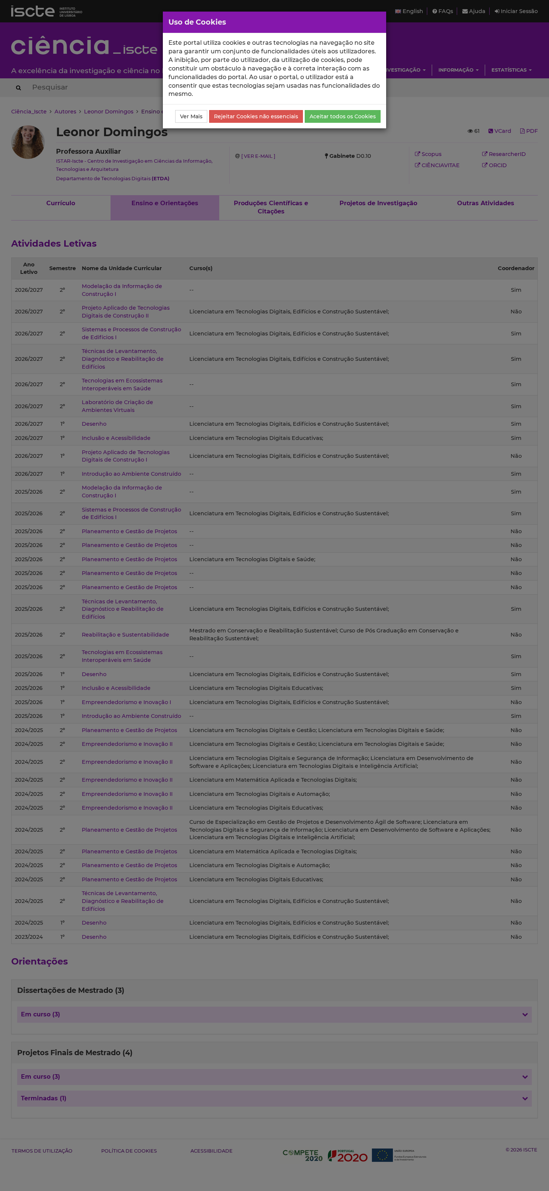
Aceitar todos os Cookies (343, 116)
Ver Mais (191, 116)
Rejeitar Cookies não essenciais (256, 116)
